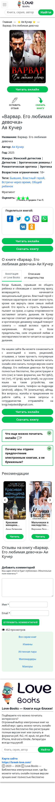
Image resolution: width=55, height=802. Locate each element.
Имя (5, 604)
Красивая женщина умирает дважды (12, 523)
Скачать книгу (27, 249)
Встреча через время (16, 182)
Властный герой (33, 178)
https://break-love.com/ (16, 762)
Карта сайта (10, 758)
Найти (45, 12)
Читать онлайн (27, 89)
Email (6, 613)
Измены (27, 644)
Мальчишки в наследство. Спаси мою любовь (39, 523)
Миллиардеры (27, 659)
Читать (14, 536)
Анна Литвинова (14, 529)
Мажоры (27, 666)
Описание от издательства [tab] (34, 275)
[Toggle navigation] (5, 5)
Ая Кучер (18, 147)
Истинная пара (27, 651)
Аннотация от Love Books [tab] (12, 275)
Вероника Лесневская (40, 529)
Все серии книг (28, 637)
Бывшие (15, 178)
